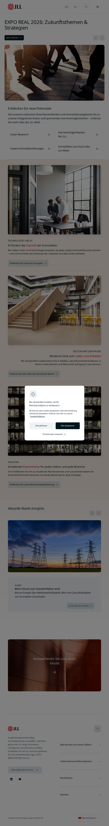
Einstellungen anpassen (54, 434)
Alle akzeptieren (68, 425)
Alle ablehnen (41, 425)
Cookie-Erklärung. (37, 416)
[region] (54, 413)
